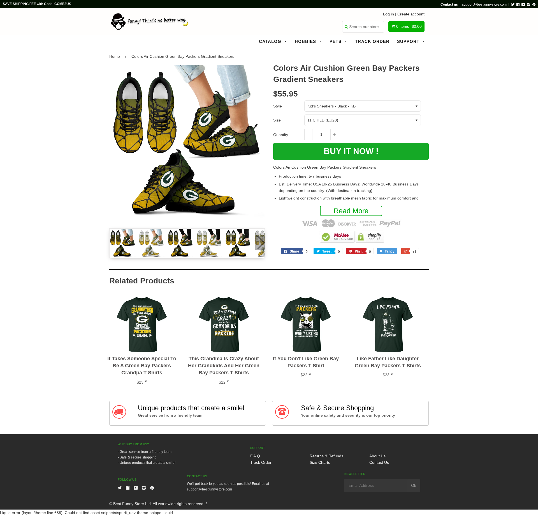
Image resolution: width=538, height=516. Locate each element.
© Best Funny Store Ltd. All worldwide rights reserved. (157, 503)
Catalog (271, 41)
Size (277, 120)
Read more (351, 211)
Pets (336, 41)
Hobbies (306, 41)
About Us (377, 456)
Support (409, 41)
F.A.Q (255, 456)
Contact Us (379, 462)
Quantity (280, 134)
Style (277, 106)
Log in (388, 14)
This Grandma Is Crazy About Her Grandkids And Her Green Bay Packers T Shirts (223, 365)
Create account (411, 14)
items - (409, 26)
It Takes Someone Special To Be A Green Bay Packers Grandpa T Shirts (141, 365)
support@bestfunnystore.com (484, 4)
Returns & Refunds (326, 456)
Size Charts (320, 462)
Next (260, 243)
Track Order (372, 41)
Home (114, 56)
